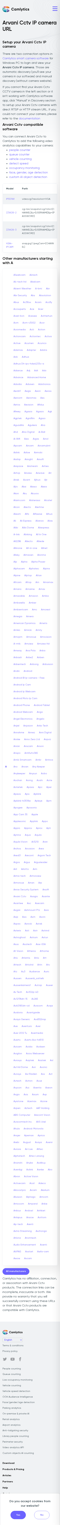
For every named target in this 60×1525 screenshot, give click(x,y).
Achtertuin (46, 316)
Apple (35, 814)
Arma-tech (20, 876)
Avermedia (37, 1033)
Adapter (31, 350)
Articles (6, 1475)
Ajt (45, 480)
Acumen (29, 343)
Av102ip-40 (32, 992)
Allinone (18, 548)
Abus (16, 302)
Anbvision (47, 664)
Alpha (24, 562)
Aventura (27, 1026)
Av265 (35, 999)
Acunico (42, 343)
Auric (46, 971)
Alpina (46, 569)
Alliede (40, 541)
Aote (49, 780)
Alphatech (19, 1156)
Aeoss (48, 391)
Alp (15, 562)
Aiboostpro (20, 1190)
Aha (43, 425)
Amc (34, 610)
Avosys (17, 1074)
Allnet (44, 548)
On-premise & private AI (15, 1414)
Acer (40, 309)
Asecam (39, 903)
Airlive (27, 452)
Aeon (38, 391)
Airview (28, 473)
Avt (50, 1074)
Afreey (17, 411)
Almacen (28, 555)
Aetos (17, 405)
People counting (11, 1369)
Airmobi (38, 452)
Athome (44, 951)
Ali (15, 521)
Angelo (40, 719)
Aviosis (17, 1149)
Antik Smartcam (23, 760)
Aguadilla (19, 425)
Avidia (29, 1047)
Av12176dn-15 (21, 999)
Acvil (32, 1183)
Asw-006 (41, 944)
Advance (18, 377)
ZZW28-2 (11, 213)
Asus (16, 944)
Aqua (28, 835)
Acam (38, 302)
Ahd (16, 432)
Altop (29, 582)
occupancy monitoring (24, 168)
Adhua (25, 357)
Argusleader (40, 862)
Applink (34, 821)
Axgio (17, 1094)
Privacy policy (10, 1351)
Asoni (42, 917)
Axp (45, 1094)
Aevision (28, 405)
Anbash (18, 657)
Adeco (42, 1183)
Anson (40, 746)
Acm (16, 323)
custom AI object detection (28, 177)
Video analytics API (13, 1447)
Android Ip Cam (22, 685)
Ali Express (26, 521)
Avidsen (40, 1047)
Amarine (30, 589)
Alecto (27, 507)
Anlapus (18, 1217)
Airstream (32, 466)
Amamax (48, 582)
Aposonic (31, 808)
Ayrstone (18, 1101)
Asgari (17, 910)
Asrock (28, 924)
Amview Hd (43, 644)
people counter (19, 150)
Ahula (17, 1129)
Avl (51, 1060)
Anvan (25, 767)
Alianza (40, 521)
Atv (48, 965)
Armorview (35, 876)
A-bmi (38, 289)
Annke (17, 739)
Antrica (49, 760)
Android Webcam (23, 712)
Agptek (18, 418)
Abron (17, 1176)
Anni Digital (45, 732)
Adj (28, 370)
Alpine (17, 575)
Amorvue (31, 637)
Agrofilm (30, 418)
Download (8, 1463)
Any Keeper (38, 767)
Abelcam (35, 282)
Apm (49, 801)
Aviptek (30, 1060)
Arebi (16, 1142)
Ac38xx (27, 302)
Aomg (29, 780)
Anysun (33, 773)
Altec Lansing (36, 1156)
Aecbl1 (17, 391)
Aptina (17, 835)
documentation (29, 118)
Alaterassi (34, 500)
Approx (28, 828)
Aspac (17, 924)
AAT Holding (42, 1108)
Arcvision (30, 849)
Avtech (17, 1081)
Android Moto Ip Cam (25, 698)
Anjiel (16, 726)
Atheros (31, 951)
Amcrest (45, 610)
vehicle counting (20, 159)
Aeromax (31, 398)
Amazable (19, 596)
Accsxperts (20, 309)
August (27, 1142)
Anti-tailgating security (15, 1430)
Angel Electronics (23, 719)
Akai (24, 487)
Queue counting (11, 1374)
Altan (39, 575)
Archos (17, 849)
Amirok (28, 630)
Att (44, 958)
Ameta (43, 623)
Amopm (18, 637)
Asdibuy (41, 1163)
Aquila (38, 835)
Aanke (40, 1170)
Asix (24, 917)
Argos (17, 862)
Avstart (29, 1251)
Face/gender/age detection (18, 1402)
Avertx (17, 1040)
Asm (32, 917)
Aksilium (45, 1190)
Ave (16, 1026)
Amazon (33, 596)
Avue (39, 1081)
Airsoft (40, 459)
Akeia (44, 487)
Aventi (43, 1245)
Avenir (49, 1142)
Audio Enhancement (25, 1245)
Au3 (23, 971)
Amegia (18, 616)
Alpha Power (38, 562)
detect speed (18, 163)
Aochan (18, 780)
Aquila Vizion (21, 842)
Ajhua (37, 480)
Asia (46, 910)
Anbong (34, 664)
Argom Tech (44, 855)
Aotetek (18, 787)
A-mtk (17, 644)
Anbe (44, 1204)
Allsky (17, 555)
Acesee (32, 316)
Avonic (43, 1067)
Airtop (17, 473)
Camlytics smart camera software (25, 58)
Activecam (20, 1183)
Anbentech (20, 664)
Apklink (37, 794)
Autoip (38, 985)
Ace (32, 309)
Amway (18, 650)
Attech (17, 965)
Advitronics (44, 384)
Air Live (29, 1149)
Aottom (42, 1217)
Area (41, 849)
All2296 (17, 541)
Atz (15, 971)
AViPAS (17, 1251)
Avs (43, 1074)
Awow (17, 1258)
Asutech (27, 944)
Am (37, 582)
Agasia (28, 411)
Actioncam (20, 336)
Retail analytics (11, 1419)
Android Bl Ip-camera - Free (29, 678)
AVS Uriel (41, 1122)
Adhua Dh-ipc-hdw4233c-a (29, 364)
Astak (39, 924)
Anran (17, 746)
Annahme (19, 732)
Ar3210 (35, 842)
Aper (49, 787)
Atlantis (26, 958)
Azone (43, 1101)
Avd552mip (40, 1019)
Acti (32, 329)
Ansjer (17, 1135)
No (42, 1515)
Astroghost (20, 937)
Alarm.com (19, 500)
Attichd (29, 965)
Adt (36, 370)
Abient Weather (22, 289)
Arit (15, 869)
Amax (42, 589)
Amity (39, 630)
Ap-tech (18, 1224)
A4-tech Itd (20, 282)
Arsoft (45, 890)
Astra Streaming (23, 1231)
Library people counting (15, 1436)
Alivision (18, 1197)
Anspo (17, 753)
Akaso (33, 487)
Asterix (17, 930)
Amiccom (19, 1204)
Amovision (46, 637)
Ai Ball (41, 432)
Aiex (26, 439)
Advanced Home (36, 377)
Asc (29, 903)
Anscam (28, 746)
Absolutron (45, 295)
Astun (45, 937)
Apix (27, 794)
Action (41, 329)
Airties (45, 466)
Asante (46, 896)
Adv (44, 370)
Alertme (39, 507)
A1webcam (20, 275)
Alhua (49, 514)
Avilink (29, 1170)
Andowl (29, 1211)
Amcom (44, 1197)
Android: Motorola (33, 1129)
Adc (16, 357)
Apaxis (30, 787)
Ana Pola (31, 650)
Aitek (16, 480)
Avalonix (18, 1012)
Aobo (44, 773)
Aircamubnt (44, 446)
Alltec (40, 1149)
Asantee (18, 903)
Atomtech (30, 1238)
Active (17, 343)
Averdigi (18, 1170)
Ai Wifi (17, 439)
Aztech (28, 1108)
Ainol (45, 439)
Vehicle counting (11, 1385)
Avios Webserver (35, 1053)
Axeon (48, 1088)
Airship (17, 459)
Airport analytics (11, 1425)
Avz (27, 1088)
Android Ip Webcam (25, 691)
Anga (40, 712)
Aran (45, 842)
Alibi (16, 528)
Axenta (37, 1088)
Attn (39, 965)
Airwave (40, 473)
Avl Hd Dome (21, 1067)
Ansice (30, 1217)
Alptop (28, 575)
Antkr (38, 760)
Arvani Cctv (20, 896)
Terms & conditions (13, 1345)
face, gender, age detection (28, 172)
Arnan (31, 883)
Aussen (18, 978)
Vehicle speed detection (16, 1391)
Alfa (27, 514)
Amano (18, 589)
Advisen (30, 384)
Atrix (36, 958)
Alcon (17, 507)
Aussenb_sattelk (35, 978)
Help (5, 1488)
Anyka (29, 1163)
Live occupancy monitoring (17, 1380)
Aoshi (40, 780)
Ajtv (16, 487)
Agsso (42, 418)
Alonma (41, 555)
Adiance (18, 370)
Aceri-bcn (19, 316)
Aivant (26, 480)
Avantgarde (33, 1012)
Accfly (49, 302)
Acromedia (20, 329)
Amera (30, 616)
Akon (16, 493)
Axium (35, 1094)
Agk (50, 411)
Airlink (17, 452)
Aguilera (32, 425)
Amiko (17, 630)
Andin (17, 671)
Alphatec (34, 569)
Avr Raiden (31, 1074)
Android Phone (22, 705)
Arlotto (25, 869)
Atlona (17, 1238)
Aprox (39, 828)
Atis (16, 958)
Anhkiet (41, 1211)
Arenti (30, 1224)
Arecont (29, 855)
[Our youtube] (12, 1359)
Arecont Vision (42, 1115)
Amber (32, 603)
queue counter (19, 154)
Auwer (49, 985)
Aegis (28, 391)
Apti (48, 828)
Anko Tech (42, 726)
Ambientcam (21, 610)
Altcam (18, 582)
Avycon (18, 1088)
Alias (50, 521)
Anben (40, 657)
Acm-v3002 (29, 323)
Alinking (28, 534)
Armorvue (19, 883)
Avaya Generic (22, 1019)
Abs (33, 295)
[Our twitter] (4, 1359)
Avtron (28, 1081)
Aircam (30, 446)
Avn (34, 1067)
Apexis (17, 794)
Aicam (33, 1190)
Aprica (41, 1135)
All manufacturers (16, 1271)
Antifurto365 (31, 753)
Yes (18, 1515)
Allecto (29, 541)
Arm (35, 869)
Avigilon (18, 1053)
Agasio (40, 411)
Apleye (38, 801)
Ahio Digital (28, 432)
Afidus (40, 405)
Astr (35, 930)
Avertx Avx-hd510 (34, 1040)
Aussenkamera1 (22, 985)
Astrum (34, 937)
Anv (16, 767)
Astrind (45, 930)
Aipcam (18, 446)
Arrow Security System (26, 890)
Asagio (34, 896)
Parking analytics (11, 1408)
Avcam (28, 1258)
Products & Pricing (13, 1469)
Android (28, 671)
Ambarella (19, 603)
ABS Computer (22, 1115)
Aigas (36, 439)
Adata (43, 350)
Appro (17, 828)
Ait (50, 473)
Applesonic (20, 821)
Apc (40, 787)
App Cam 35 (21, 814)
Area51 (17, 855)
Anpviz (47, 739)
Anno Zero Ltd (32, 739)
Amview (28, 644)
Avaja (50, 1006)
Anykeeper (19, 773)
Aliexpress (43, 528)
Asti (27, 930)
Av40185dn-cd (22, 1006)
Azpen (17, 1108)
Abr (48, 289)
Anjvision (28, 726)
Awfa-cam (43, 1251)
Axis (26, 1094)
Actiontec (35, 336)
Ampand (33, 1204)
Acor (42, 323)
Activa (48, 336)
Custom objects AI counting (18, 1453)
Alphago (31, 1197)
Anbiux (17, 1211)
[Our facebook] (20, 1359)
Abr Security (20, 295)
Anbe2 (29, 657)
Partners (7, 1482)
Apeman (29, 1135)
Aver (38, 1026)
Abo (50, 1170)
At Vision (18, 951)
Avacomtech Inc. (23, 1122)
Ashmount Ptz (32, 910)
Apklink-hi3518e (22, 801)
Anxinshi (18, 1163)
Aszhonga (41, 1231)
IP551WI (10, 199)
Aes (42, 398)
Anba (42, 650)
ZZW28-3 (11, 230)
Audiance (34, 971)
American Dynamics (25, 623)
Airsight (29, 459)
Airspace (18, 466)
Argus (27, 862)
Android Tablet (42, 705)
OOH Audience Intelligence (17, 1397)
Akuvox (35, 493)
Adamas (18, 350)
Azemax (31, 1101)
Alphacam (19, 569)
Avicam (18, 1047)
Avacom (38, 1006)
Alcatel (48, 500)
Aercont (18, 398)
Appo (45, 821)
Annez (31, 732)
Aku (25, 493)
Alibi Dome (28, 528)
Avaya (38, 1142)
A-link (17, 534)
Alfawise (37, 514)
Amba (45, 596)
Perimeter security (12, 1442)
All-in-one (31, 548)
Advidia (18, 384)
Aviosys (18, 1060)
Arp (40, 883)
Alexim (17, 514)
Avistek (42, 1060)
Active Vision (31, 1176)
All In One (41, 534)
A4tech (34, 275)
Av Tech (18, 992)
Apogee (18, 808)
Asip (16, 917)
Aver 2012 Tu (20, 1033)
